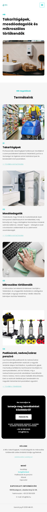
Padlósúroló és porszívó (23, 475)
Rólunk (23, 477)
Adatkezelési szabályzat (24, 457)
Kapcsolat (23, 480)
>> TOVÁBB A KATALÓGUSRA (13, 164)
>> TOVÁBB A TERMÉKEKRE (12, 386)
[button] (24, 417)
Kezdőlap (23, 469)
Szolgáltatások (23, 472)
